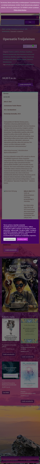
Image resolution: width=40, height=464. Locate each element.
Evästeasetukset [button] (10, 239)
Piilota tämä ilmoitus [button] (20, 10)
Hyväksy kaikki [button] (22, 239)
